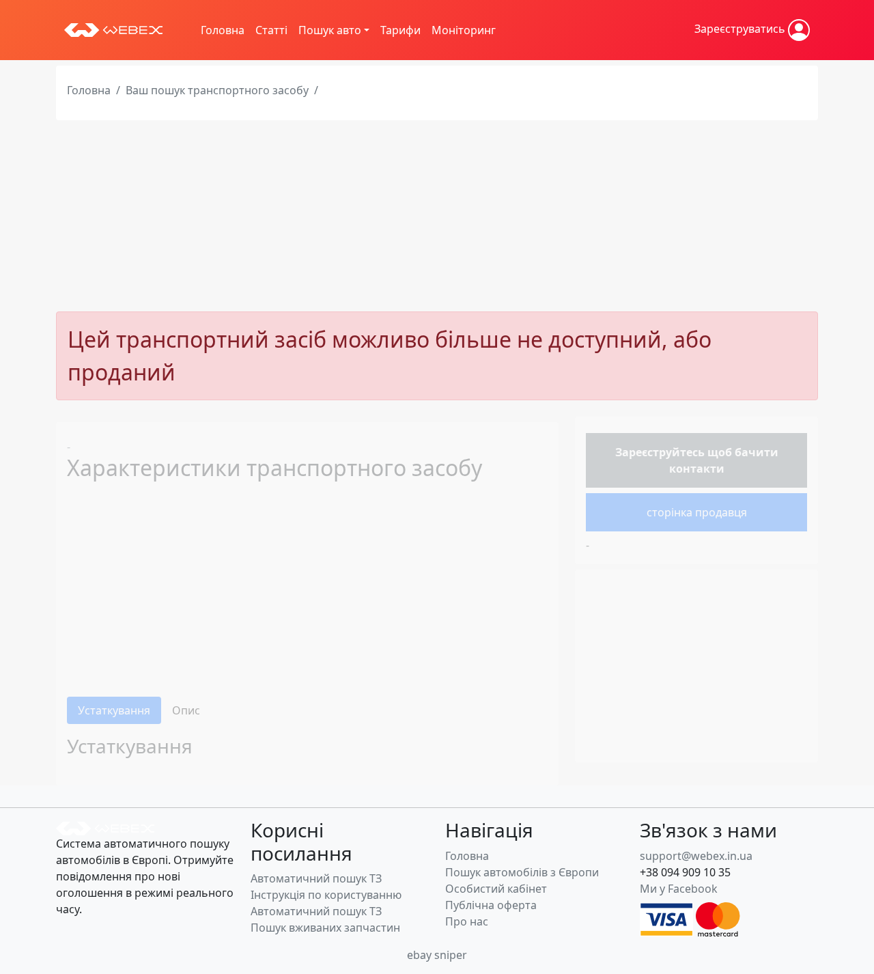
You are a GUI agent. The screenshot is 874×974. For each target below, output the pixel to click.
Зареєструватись (741, 28)
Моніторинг (464, 30)
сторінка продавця (697, 512)
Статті (271, 30)
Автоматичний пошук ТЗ (316, 878)
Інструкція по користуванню (326, 894)
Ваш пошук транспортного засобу (217, 90)
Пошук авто (329, 30)
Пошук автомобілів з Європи (522, 872)
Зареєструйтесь (660, 452)
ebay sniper (437, 954)
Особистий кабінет (496, 888)
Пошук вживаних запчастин (325, 927)
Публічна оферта (491, 905)
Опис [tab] (186, 710)
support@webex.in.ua (696, 855)
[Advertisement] (437, 215)
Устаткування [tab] (114, 710)
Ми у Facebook (679, 888)
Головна (222, 30)
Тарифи (400, 30)
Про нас (466, 921)
